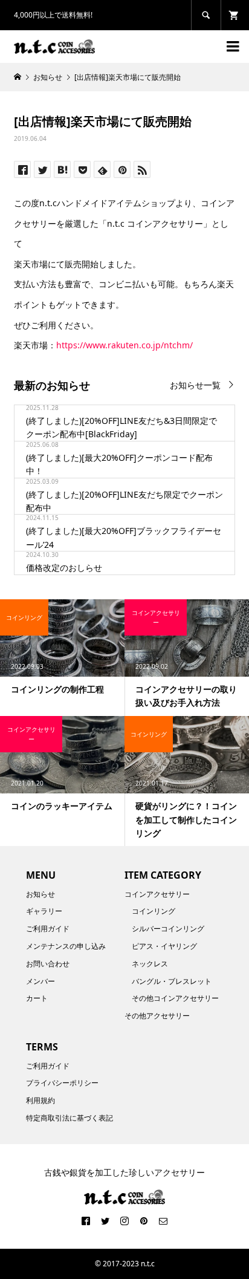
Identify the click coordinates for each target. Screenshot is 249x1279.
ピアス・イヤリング (164, 946)
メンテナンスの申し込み (66, 946)
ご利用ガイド (48, 928)
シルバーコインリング (168, 928)
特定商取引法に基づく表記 (69, 1118)
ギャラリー (44, 911)
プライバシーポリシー (62, 1083)
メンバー (40, 981)
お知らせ (40, 894)
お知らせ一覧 (195, 385)
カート (37, 998)
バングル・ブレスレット (172, 981)
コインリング (153, 911)
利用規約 (40, 1100)
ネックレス (150, 963)
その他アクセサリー (157, 1016)
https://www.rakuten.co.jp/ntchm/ (124, 345)
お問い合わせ (48, 963)
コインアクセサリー (157, 894)
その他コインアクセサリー (175, 998)
